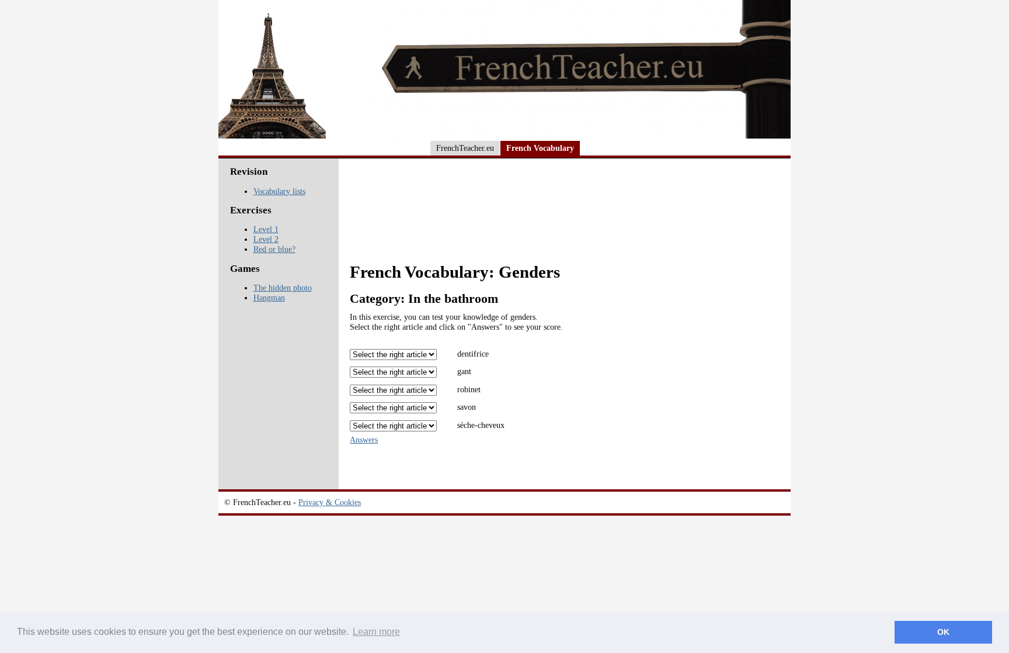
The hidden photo (282, 287)
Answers (364, 439)
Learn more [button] (376, 632)
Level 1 (266, 229)
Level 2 (266, 239)
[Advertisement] (566, 217)
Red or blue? (274, 249)
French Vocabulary (540, 148)
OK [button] (943, 632)
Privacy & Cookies (329, 502)
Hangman (269, 297)
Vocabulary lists (279, 191)
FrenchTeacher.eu (465, 148)
